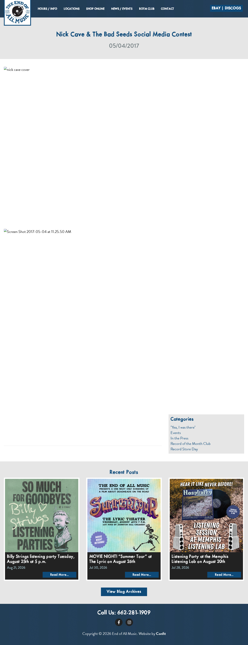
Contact (167, 8)
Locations (72, 8)
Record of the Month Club (190, 443)
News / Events (122, 8)
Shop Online (95, 8)
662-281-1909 (134, 613)
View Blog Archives (124, 591)
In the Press (179, 438)
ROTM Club (146, 8)
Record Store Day (184, 449)
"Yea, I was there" (182, 427)
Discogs (233, 8)
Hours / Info (47, 8)
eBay (216, 8)
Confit (161, 633)
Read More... (59, 574)
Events (175, 432)
